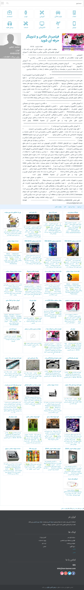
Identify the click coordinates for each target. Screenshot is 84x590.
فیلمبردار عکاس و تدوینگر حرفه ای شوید (42, 38)
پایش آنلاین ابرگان (51, 587)
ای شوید (79, 207)
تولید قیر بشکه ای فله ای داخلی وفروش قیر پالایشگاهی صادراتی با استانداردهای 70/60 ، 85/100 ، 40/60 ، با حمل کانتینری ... (72, 368)
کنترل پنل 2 (43, 537)
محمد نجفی (14, 47)
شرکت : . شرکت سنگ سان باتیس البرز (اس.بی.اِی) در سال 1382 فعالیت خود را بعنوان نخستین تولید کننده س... (33, 368)
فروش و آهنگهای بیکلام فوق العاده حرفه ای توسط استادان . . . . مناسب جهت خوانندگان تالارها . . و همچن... (33, 311)
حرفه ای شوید (71, 207)
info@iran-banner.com (66, 568)
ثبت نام (44, 543)
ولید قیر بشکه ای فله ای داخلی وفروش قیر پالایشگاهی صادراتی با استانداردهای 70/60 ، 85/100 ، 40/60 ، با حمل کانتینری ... (12, 428)
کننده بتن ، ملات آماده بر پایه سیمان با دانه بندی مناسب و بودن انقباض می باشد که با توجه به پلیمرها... (13, 335)
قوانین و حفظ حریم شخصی (67, 540)
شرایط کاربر (51, 522)
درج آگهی (72, 546)
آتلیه (65, 207)
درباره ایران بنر (71, 537)
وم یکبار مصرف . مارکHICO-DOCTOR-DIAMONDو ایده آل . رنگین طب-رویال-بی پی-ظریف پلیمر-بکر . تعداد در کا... (73, 487)
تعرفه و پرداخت (71, 543)
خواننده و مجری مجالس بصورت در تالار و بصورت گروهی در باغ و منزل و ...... (33, 338)
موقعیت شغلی (58, 207)
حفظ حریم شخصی (37, 522)
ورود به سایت (42, 540)
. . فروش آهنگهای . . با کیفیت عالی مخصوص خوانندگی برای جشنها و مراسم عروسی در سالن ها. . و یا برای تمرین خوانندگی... (13, 224)
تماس (44, 546)
